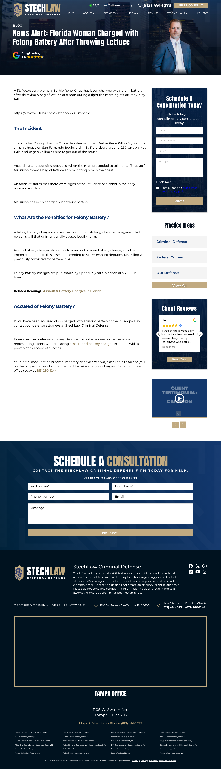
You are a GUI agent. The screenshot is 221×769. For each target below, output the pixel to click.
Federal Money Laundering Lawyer (76, 753)
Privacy (144, 760)
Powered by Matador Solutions (162, 760)
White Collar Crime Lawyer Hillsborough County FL (34, 745)
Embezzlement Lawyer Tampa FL (124, 737)
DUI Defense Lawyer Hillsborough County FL (128, 745)
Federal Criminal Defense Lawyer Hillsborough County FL (84, 745)
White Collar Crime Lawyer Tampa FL (174, 737)
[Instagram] (204, 572)
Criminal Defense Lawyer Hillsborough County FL (178, 745)
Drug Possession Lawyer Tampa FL (173, 732)
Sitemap (136, 760)
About (87, 13)
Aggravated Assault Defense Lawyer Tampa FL (32, 732)
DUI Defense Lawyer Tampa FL (26, 737)
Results (153, 13)
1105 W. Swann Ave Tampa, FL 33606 (125, 605)
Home (70, 13)
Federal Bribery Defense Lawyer (172, 753)
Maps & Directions (93, 723)
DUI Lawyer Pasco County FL (122, 741)
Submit (179, 200)
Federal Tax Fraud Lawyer (121, 753)
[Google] (204, 566)
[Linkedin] (190, 572)
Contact (202, 13)
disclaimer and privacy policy (179, 189)
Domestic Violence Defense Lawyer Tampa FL (128, 732)
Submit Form (110, 532)
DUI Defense (167, 273)
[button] (28, 55)
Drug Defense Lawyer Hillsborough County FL (177, 741)
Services (110, 13)
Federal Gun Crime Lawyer (25, 749)
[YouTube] (197, 572)
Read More (179, 359)
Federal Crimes (169, 257)
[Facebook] (190, 566)
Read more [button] (168, 346)
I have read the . (179, 189)
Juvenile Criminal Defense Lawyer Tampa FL (79, 741)
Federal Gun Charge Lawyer (73, 749)
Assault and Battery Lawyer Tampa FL (77, 732)
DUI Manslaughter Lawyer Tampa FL (77, 737)
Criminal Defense (171, 242)
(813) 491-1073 (156, 5)
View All (179, 285)
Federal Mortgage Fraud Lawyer (172, 749)
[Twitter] (197, 566)
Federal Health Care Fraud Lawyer (27, 753)
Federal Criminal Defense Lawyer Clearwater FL (32, 741)
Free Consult (191, 5)
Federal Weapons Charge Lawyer (123, 749)
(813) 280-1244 (195, 607)
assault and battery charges (91, 344)
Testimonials (176, 13)
